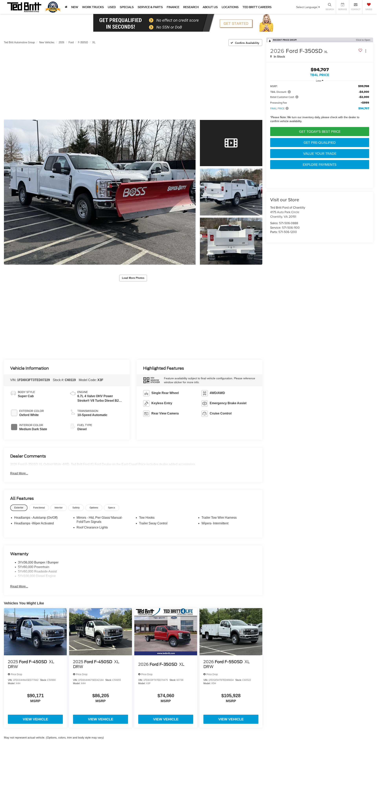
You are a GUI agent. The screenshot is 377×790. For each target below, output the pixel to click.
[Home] (66, 7)
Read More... (19, 473)
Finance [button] (173, 7)
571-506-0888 (288, 223)
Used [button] (112, 7)
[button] (100, 192)
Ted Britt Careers (257, 7)
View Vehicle (35, 719)
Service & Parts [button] (150, 7)
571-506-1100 (291, 227)
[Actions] (365, 51)
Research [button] (191, 7)
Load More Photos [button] (133, 277)
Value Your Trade (319, 153)
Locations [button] (230, 7)
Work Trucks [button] (93, 7)
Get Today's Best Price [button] (319, 131)
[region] (319, 104)
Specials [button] (127, 7)
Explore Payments (320, 164)
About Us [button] (210, 7)
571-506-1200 (287, 232)
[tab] (18, 508)
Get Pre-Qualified (320, 142)
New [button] (74, 7)
